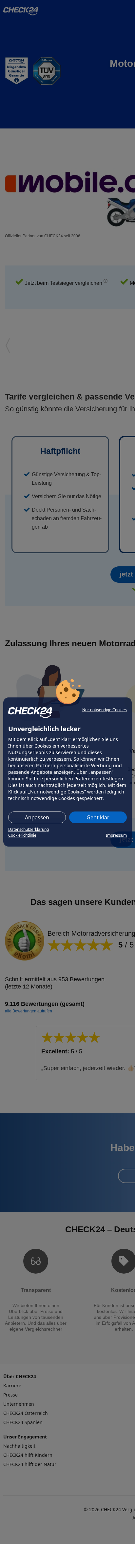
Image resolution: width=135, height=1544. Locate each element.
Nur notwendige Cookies (104, 709)
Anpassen (37, 817)
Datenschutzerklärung (28, 829)
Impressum (116, 835)
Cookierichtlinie (22, 835)
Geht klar (98, 817)
